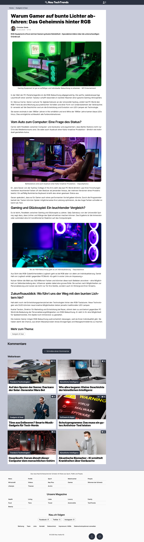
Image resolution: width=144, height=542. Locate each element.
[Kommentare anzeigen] (100, 536)
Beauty (10, 506)
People (90, 479)
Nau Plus (51, 482)
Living (30, 499)
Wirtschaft (11, 482)
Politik (30, 479)
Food (10, 503)
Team (28, 526)
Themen (31, 486)
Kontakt (42, 526)
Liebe (50, 499)
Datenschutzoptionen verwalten (85, 526)
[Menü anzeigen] (104, 2)
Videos (30, 482)
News (10, 479)
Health (10, 499)
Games (70, 482)
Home (11, 8)
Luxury (70, 499)
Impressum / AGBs (65, 526)
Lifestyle (11, 486)
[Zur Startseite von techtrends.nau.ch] (56, 2)
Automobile (72, 503)
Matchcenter (72, 479)
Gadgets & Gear (22, 8)
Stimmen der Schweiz (95, 482)
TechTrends (92, 503)
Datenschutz (51, 526)
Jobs (35, 526)
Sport (50, 479)
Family (90, 499)
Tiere (30, 503)
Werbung (21, 526)
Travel (50, 503)
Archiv (50, 486)
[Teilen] (92, 536)
